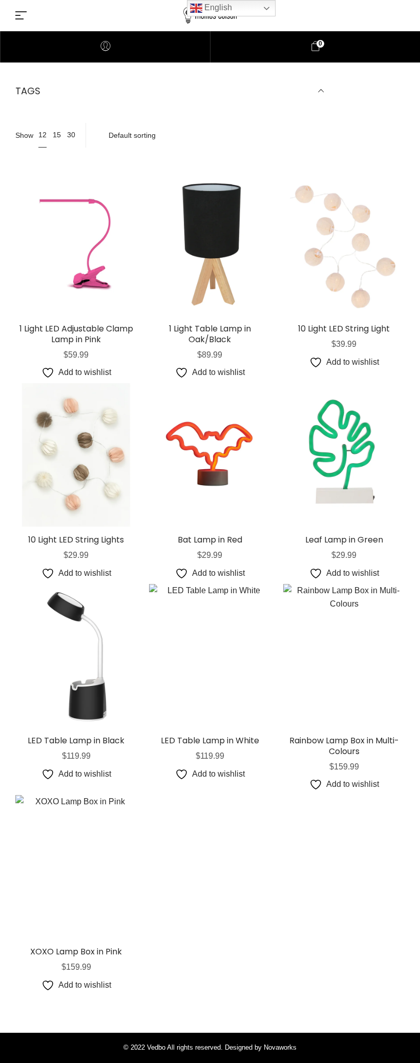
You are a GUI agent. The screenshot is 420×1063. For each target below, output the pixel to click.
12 (42, 135)
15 (57, 135)
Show (24, 135)
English (217, 7)
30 (71, 135)
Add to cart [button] (76, 283)
